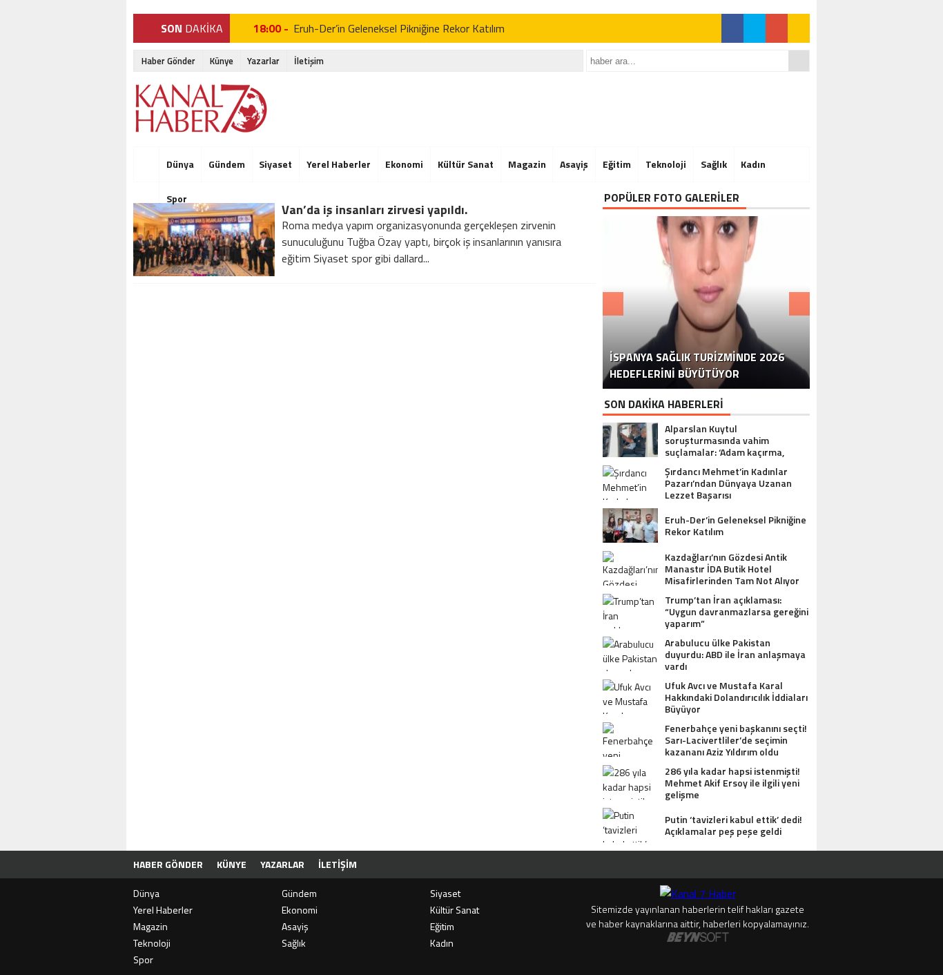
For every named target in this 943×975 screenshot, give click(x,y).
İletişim (309, 61)
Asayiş (574, 164)
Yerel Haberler (339, 164)
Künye (221, 61)
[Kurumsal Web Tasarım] (698, 938)
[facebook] (732, 28)
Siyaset (275, 164)
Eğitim (617, 164)
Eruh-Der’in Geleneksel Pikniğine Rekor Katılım (399, 28)
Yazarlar (263, 61)
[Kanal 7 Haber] (202, 108)
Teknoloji (665, 164)
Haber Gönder (168, 61)
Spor (176, 198)
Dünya (180, 164)
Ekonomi (404, 164)
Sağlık (714, 164)
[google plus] (777, 28)
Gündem (226, 164)
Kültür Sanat (466, 164)
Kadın (753, 164)
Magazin (527, 164)
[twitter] (754, 28)
